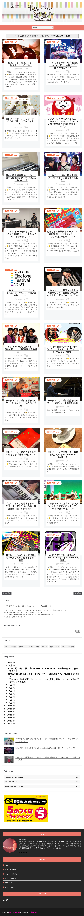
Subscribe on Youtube (14, 786)
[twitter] (4, 900)
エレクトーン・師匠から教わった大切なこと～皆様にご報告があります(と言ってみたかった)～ (63, 293)
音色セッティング (55, 98)
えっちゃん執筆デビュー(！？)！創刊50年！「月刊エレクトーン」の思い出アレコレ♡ (63, 234)
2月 (11, 699)
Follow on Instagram (14, 777)
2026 (9, 662)
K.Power (23, 852)
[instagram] (7, 900)
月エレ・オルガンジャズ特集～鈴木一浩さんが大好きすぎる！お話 (21, 557)
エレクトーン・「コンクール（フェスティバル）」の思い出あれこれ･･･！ (21, 293)
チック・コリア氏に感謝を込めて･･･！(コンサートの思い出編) (63, 401)
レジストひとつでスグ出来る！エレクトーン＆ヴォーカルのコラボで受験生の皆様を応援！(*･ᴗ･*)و (63, 122)
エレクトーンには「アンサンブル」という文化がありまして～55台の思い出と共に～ (63, 506)
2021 (9, 717)
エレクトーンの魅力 (10, 647)
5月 (11, 690)
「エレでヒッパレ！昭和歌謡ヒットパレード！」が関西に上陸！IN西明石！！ (63, 65)
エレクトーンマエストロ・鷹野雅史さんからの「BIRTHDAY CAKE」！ (63, 454)
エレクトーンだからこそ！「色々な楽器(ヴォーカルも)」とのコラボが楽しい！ (21, 234)
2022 (9, 714)
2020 (9, 720)
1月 (11, 702)
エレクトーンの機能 (34, 647)
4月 (11, 693)
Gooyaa (34, 912)
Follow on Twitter (13, 782)
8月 (11, 665)
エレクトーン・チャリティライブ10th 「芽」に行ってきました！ (21, 121)
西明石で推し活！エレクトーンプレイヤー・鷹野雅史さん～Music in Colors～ (43, 675)
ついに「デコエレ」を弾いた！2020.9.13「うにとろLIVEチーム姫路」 (63, 557)
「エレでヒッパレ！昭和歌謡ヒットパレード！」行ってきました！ (63, 178)
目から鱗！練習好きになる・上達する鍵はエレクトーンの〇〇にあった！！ (21, 178)
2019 (9, 723)
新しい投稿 (6, 593)
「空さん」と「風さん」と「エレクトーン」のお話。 (21, 63)
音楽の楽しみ (11, 41)
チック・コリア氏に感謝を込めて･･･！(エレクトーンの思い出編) (21, 403)
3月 (11, 696)
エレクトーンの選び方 (68, 647)
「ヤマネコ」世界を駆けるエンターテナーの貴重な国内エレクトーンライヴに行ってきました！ (43, 680)
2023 (9, 711)
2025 (9, 705)
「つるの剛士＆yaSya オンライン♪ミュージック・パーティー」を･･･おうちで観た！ (63, 349)
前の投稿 (78, 593)
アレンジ (44, 647)
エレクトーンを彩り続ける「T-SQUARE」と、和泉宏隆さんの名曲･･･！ (21, 349)
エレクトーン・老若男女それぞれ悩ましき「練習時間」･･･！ (21, 453)
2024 (9, 708)
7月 (11, 684)
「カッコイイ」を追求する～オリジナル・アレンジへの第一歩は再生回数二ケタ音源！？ (21, 506)
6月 (11, 687)
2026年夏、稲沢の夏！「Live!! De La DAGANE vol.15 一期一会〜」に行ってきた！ (43, 669)
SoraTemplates (14, 912)
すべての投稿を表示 (60, 35)
